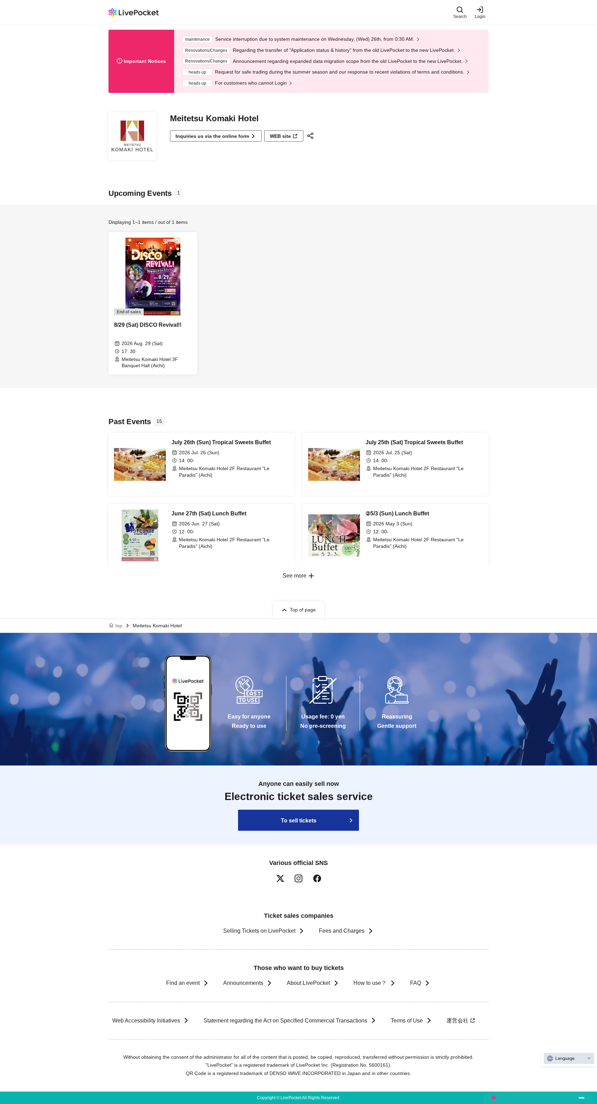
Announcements (243, 983)
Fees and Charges (341, 931)
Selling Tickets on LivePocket (259, 931)
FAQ (415, 983)
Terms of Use (407, 1021)
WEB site (280, 136)
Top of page (303, 609)
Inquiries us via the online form (212, 136)
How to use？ (370, 983)
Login (480, 16)
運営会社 (457, 1021)
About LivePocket (308, 983)
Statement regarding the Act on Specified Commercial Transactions (285, 1021)
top (118, 625)
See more (294, 576)
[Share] (311, 136)
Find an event (183, 983)
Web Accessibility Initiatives (146, 1021)
